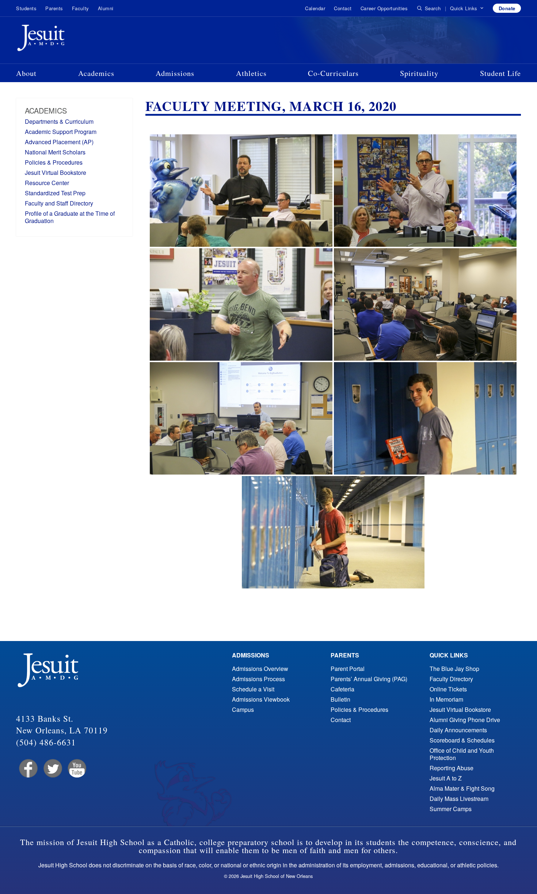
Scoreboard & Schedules (462, 740)
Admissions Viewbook (261, 699)
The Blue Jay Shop (454, 668)
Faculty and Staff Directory (59, 203)
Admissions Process (258, 679)
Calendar (315, 8)
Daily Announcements (458, 730)
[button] (467, 8)
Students (26, 8)
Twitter (52, 769)
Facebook (28, 769)
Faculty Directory (451, 679)
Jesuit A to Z (446, 778)
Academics (96, 73)
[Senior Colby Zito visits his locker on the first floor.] (425, 418)
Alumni (106, 8)
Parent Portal (348, 668)
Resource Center (47, 183)
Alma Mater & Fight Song (462, 788)
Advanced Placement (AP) (59, 142)
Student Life (500, 73)
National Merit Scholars (55, 152)
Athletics (251, 73)
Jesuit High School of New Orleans (67, 39)
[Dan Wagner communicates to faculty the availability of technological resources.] (241, 304)
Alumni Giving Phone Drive (465, 719)
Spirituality (419, 73)
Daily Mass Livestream (459, 798)
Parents (54, 8)
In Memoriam (446, 699)
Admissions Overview (260, 668)
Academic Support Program (60, 131)
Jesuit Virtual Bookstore (55, 172)
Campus (243, 709)
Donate (507, 8)
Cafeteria (342, 689)
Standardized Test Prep (55, 193)
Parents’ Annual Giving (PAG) (369, 679)
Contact (343, 8)
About (26, 73)
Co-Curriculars (333, 73)
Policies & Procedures (54, 162)
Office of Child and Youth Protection (462, 754)
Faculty (80, 8)
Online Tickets (448, 689)
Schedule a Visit (253, 689)
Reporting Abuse (451, 768)
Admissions (175, 73)
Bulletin (340, 699)
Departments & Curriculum (59, 121)
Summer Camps (451, 809)
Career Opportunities (384, 8)
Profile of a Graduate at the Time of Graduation (70, 217)
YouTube (76, 769)
